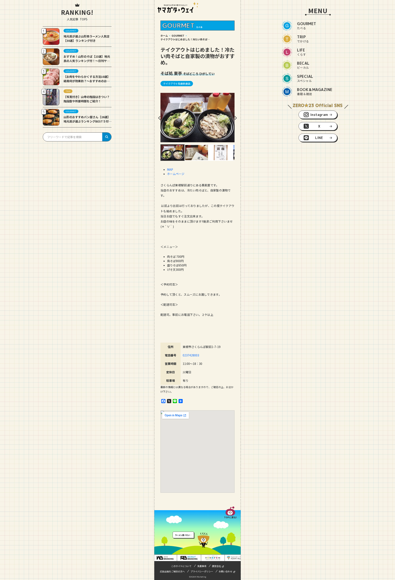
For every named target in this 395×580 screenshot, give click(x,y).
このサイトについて (181, 566)
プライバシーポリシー (202, 571)
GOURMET (178, 35)
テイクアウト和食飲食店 (176, 83)
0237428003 (191, 355)
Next (236, 118)
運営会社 (216, 566)
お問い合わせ (225, 571)
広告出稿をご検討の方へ (172, 571)
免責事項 (201, 566)
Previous (159, 118)
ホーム (164, 35)
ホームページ (175, 174)
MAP (170, 169)
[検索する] (106, 137)
